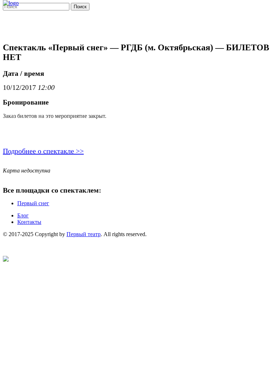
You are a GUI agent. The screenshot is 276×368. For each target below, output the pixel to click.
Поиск (80, 6)
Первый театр (83, 234)
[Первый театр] (11, 3)
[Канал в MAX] (6, 260)
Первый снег (33, 203)
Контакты (29, 222)
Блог (23, 215)
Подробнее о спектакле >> (43, 151)
